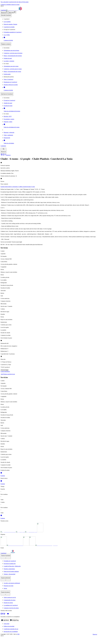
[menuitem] (6, 15)
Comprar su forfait (5, 4)
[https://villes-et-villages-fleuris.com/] (47, 545)
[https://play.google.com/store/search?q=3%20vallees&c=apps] (14, 621)
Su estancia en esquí (14, 4)
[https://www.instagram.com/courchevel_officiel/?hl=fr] (1, 614)
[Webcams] (1, 155)
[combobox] (49, 83)
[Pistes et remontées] (3, 155)
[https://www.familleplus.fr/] (15, 545)
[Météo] (5, 155)
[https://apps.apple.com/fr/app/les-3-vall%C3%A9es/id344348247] (5, 621)
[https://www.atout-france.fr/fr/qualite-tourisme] (4, 545)
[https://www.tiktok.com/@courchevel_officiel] (4, 614)
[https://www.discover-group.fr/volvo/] (8, 531)
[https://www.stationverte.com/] (26, 545)
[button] (3, 151)
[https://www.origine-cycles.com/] (40, 531)
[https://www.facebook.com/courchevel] (3, 614)
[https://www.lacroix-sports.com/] (31, 531)
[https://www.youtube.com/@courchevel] (8, 614)
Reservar (95, 634)
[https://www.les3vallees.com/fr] (32, 545)
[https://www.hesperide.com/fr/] (20, 531)
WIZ (18, 634)
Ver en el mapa (4, 370)
